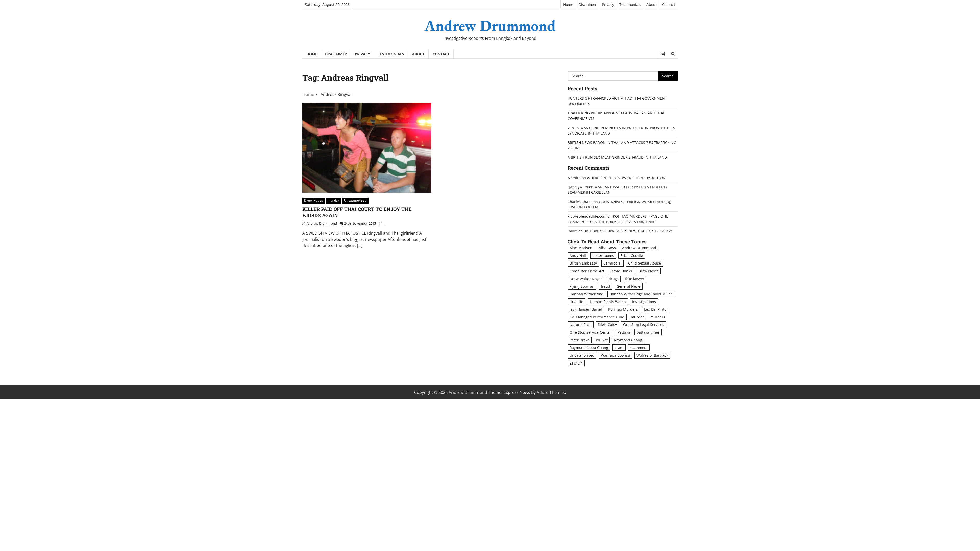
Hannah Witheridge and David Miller (640, 294)
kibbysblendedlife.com (587, 216)
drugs (614, 278)
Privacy (608, 4)
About (651, 4)
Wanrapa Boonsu (615, 355)
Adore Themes (551, 392)
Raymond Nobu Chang (589, 347)
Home (568, 4)
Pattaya (624, 332)
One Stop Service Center (590, 332)
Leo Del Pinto (655, 309)
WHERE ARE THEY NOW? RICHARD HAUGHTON (626, 177)
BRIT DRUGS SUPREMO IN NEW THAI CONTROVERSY (628, 231)
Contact (668, 4)
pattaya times (648, 332)
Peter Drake (580, 339)
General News (629, 286)
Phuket (602, 339)
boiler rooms (603, 255)
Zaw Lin (576, 363)
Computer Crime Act (587, 271)
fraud (605, 286)
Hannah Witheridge (586, 294)
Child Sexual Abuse (644, 263)
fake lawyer (634, 278)
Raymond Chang (628, 339)
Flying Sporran (582, 286)
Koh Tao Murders (623, 309)
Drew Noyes (313, 200)
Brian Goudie (631, 255)
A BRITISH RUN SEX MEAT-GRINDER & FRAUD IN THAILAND (617, 157)
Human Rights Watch (608, 301)
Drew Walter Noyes (586, 278)
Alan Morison (581, 247)
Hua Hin (576, 301)
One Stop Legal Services (643, 324)
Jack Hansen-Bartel (586, 309)
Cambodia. (612, 263)
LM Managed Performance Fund (597, 317)
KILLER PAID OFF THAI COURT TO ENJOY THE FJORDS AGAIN (357, 212)
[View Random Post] (663, 54)
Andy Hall (578, 255)
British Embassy (583, 263)
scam (619, 347)
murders (657, 317)
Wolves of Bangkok (652, 355)
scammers (638, 347)
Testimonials (630, 4)
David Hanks (621, 271)
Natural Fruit (581, 324)
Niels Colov (607, 324)
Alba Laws (607, 247)
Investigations (644, 301)
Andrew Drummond (490, 25)
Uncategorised (355, 200)
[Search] (673, 54)
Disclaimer (588, 4)
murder (333, 200)
